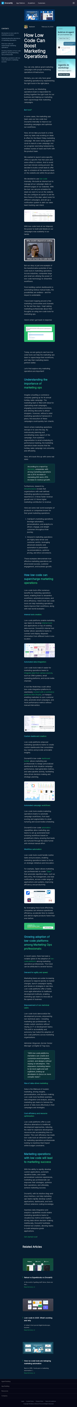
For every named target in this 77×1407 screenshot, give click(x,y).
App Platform (20, 3)
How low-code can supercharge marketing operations (9, 45)
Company (4, 1396)
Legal (22, 1401)
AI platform (31, 3)
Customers (41, 3)
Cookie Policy (30, 1401)
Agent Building (6, 1381)
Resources (5, 1391)
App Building (5, 1386)
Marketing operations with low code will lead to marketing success (11, 59)
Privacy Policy (39, 1401)
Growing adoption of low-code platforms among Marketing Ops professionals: (11, 52)
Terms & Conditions (50, 1401)
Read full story (29, 1287)
